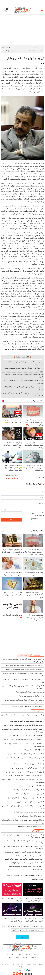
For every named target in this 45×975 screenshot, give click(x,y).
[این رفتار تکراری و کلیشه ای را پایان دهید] (22, 128)
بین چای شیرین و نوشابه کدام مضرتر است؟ (29, 692)
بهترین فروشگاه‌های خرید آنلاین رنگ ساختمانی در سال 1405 (24, 875)
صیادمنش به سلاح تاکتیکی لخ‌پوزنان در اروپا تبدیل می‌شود (25, 753)
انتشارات (24, 957)
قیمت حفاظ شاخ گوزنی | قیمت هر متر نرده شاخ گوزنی (26, 863)
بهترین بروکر (31, 930)
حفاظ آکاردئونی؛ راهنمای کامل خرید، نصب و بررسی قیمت (25, 866)
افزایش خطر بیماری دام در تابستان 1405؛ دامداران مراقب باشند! (23, 852)
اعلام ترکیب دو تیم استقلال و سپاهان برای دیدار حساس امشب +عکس (22, 739)
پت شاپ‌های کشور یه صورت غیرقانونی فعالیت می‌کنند (26, 721)
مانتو (42, 926)
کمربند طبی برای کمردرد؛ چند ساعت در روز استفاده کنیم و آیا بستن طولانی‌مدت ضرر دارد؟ (23, 836)
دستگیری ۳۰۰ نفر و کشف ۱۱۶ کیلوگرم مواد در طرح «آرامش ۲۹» (24, 775)
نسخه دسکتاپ (23, 937)
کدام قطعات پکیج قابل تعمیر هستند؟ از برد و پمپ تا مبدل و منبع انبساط (24, 870)
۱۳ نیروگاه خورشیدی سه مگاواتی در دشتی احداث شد (27, 790)
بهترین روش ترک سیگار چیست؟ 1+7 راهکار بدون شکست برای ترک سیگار (24, 841)
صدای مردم (10, 954)
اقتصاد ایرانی (39, 930)
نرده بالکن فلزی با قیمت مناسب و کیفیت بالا (29, 855)
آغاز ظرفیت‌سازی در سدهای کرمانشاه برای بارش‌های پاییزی (25, 798)
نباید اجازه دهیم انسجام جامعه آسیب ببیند (29, 785)
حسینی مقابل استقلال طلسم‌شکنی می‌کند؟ (29, 816)
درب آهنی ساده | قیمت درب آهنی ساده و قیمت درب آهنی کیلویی (23, 859)
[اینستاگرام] (20, 973)
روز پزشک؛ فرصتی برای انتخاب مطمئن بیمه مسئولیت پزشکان (24, 772)
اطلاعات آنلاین (22, 10)
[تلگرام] (14, 973)
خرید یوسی (6, 926)
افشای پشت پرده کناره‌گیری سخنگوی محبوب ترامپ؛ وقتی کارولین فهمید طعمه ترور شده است (23, 394)
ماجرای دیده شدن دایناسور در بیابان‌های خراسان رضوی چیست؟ (23, 665)
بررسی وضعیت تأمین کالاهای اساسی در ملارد (29, 794)
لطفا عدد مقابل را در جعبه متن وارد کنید (35, 514)
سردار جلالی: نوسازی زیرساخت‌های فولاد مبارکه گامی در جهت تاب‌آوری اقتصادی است (23, 780)
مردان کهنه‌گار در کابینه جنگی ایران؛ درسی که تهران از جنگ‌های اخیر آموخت (24, 375)
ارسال (11, 519)
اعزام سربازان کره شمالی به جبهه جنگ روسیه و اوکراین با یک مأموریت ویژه (23, 680)
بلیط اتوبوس (15, 930)
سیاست (33, 47)
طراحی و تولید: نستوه (20, 970)
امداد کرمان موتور (15, 926)
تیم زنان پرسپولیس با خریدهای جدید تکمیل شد (28, 812)
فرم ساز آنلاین (25, 926)
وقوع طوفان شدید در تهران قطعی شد (31, 749)
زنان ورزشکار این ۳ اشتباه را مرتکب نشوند (30, 826)
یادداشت (33, 957)
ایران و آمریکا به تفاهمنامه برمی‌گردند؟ (30, 696)
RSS (10, 957)
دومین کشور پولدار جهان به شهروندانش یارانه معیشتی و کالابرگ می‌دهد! (23, 388)
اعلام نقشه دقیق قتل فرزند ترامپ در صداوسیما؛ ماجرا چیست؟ (24, 669)
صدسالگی (27, 954)
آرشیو (17, 957)
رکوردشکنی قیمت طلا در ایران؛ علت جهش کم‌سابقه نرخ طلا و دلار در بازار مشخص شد (23, 744)
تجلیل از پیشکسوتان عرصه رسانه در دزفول (29, 802)
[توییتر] (17, 973)
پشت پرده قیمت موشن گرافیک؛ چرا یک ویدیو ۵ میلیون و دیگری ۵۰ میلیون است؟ (23, 847)
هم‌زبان (19, 954)
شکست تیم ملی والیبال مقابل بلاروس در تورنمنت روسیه (25, 768)
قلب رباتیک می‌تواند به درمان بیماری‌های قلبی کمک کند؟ (25, 735)
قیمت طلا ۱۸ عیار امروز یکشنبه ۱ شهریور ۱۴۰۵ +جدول (27, 706)
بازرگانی (38, 831)
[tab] (38, 655)
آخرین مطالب (36, 711)
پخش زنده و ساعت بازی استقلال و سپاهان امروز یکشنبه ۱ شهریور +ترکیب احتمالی (24, 701)
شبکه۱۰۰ (36, 954)
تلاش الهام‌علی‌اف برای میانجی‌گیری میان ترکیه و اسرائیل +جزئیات (23, 725)
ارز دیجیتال (23, 930)
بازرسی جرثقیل (35, 926)
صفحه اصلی (39, 47)
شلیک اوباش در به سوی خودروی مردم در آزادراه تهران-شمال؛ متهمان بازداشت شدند (23, 821)
